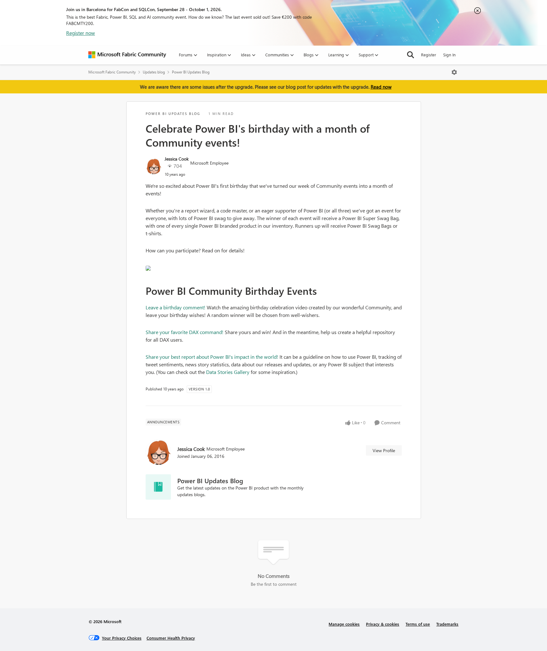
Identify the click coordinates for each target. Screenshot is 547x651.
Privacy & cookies (382, 624)
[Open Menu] (454, 72)
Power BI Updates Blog (191, 72)
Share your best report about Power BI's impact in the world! (212, 356)
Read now (381, 87)
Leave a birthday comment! (175, 307)
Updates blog (154, 72)
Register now (80, 32)
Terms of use (418, 624)
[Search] (410, 55)
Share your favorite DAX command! (184, 332)
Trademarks (447, 624)
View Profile (384, 450)
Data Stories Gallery (227, 372)
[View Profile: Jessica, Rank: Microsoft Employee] (153, 166)
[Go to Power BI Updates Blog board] (158, 487)
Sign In (449, 54)
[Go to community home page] (127, 54)
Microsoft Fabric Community (112, 72)
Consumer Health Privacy (171, 638)
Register (428, 54)
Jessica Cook (177, 159)
